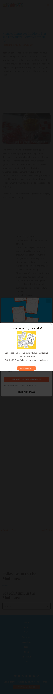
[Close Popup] (51, 324)
